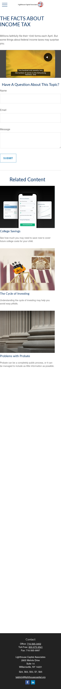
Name (3, 90)
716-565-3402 (34, 643)
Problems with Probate (15, 356)
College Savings (10, 231)
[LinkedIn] (33, 682)
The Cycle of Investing (14, 293)
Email (3, 110)
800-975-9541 (36, 647)
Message (5, 129)
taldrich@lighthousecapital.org (31, 677)
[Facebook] (27, 682)
